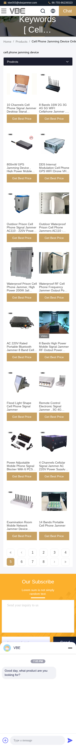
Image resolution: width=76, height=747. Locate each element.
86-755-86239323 (62, 2)
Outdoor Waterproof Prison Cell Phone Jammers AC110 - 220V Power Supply (52, 229)
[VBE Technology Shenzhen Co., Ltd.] (17, 11)
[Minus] (70, 647)
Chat (67, 11)
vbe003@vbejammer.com (22, 2)
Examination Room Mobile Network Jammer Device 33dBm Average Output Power (19, 528)
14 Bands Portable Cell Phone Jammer (52, 523)
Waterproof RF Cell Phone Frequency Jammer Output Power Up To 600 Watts (54, 288)
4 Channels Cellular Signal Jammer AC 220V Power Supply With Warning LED (52, 467)
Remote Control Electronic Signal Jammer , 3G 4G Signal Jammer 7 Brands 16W (50, 409)
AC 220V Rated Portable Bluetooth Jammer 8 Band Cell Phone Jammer (20, 348)
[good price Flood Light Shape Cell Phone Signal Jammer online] (22, 382)
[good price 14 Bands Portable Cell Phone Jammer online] (54, 501)
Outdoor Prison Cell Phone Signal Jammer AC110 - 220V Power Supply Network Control (21, 230)
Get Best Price (21, 118)
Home (7, 41)
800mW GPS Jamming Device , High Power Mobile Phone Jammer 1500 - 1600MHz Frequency (22, 171)
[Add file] (5, 740)
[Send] (70, 740)
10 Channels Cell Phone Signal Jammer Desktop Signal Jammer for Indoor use (21, 111)
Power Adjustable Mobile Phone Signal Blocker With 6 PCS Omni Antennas (20, 467)
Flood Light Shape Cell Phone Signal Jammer (19, 406)
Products (21, 41)
